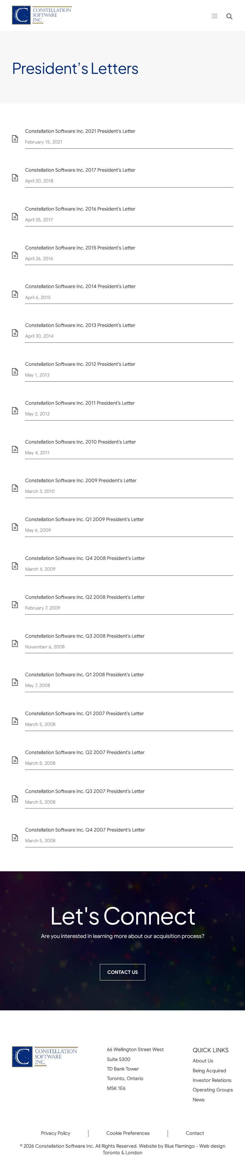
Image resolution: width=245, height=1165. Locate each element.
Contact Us (122, 972)
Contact (195, 1133)
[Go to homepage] (42, 16)
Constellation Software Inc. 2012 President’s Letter (80, 364)
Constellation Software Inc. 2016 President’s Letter (80, 209)
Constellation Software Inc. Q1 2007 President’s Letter (84, 713)
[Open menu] (214, 16)
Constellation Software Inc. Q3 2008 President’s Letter (85, 636)
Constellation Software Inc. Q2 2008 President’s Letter (85, 597)
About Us (203, 1061)
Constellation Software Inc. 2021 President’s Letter (80, 131)
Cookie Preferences (128, 1133)
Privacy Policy (55, 1133)
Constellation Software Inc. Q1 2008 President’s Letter (84, 674)
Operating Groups (213, 1090)
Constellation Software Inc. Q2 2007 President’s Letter (85, 752)
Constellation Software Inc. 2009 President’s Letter (81, 480)
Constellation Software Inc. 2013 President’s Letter (80, 325)
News (199, 1100)
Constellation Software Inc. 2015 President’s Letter (80, 248)
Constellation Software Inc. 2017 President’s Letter (80, 170)
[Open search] (227, 16)
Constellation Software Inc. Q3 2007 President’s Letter (85, 791)
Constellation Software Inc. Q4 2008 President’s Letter (85, 558)
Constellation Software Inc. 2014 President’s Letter (80, 286)
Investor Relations (212, 1080)
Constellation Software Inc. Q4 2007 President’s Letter (85, 830)
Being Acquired (209, 1071)
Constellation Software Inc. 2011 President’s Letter (80, 403)
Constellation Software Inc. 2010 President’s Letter (80, 442)
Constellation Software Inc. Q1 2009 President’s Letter (84, 519)
